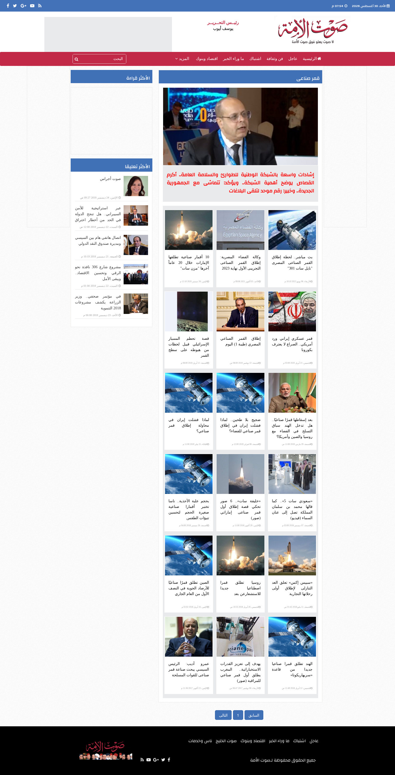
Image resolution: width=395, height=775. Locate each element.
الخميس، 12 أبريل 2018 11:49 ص (296, 688)
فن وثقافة (275, 58)
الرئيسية (310, 58)
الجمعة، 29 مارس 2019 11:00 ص (296, 444)
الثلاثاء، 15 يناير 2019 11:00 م (195, 444)
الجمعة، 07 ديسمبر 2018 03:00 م (296, 525)
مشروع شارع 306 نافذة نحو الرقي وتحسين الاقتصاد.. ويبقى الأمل (98, 273)
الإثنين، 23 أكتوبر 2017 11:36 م (194, 688)
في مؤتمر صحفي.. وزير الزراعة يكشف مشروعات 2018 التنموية (98, 302)
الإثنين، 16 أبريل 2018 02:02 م (194, 607)
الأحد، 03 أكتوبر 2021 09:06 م (246, 281)
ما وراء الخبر (233, 58)
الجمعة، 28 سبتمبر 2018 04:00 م (193, 525)
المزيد (183, 58)
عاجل (292, 58)
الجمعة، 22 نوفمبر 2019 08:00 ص (244, 363)
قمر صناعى (308, 78)
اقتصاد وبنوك (207, 58)
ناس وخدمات (200, 741)
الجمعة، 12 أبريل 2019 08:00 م (194, 363)
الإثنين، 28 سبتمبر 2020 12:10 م (193, 281)
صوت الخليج (226, 741)
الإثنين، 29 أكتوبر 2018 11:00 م (246, 525)
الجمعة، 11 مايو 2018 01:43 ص (297, 607)
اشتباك (255, 58)
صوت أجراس (110, 179)
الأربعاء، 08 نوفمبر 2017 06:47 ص (244, 688)
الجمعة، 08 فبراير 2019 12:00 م (245, 444)
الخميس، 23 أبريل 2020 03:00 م (297, 363)
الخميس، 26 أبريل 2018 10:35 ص (244, 607)
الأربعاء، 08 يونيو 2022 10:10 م (298, 281)
